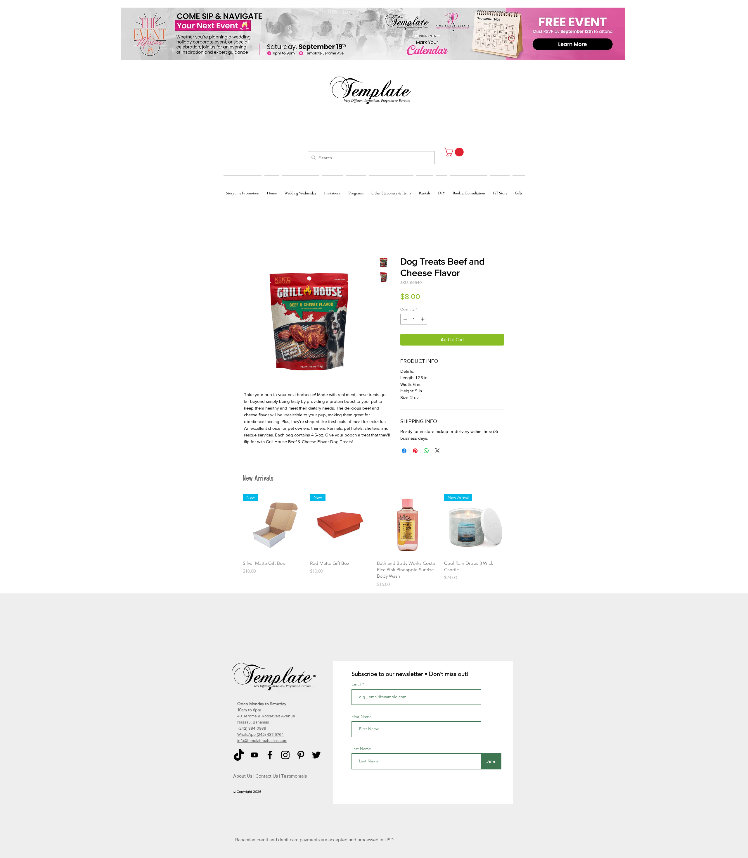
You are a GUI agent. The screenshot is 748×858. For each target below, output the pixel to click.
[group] (374, 541)
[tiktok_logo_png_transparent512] (239, 755)
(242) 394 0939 (251, 728)
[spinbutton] (414, 319)
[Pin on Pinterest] (415, 450)
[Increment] (423, 319)
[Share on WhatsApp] (426, 450)
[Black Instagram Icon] (285, 755)
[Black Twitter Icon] (316, 755)
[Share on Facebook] (404, 450)
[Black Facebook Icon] (270, 755)
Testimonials (294, 776)
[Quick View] (407, 524)
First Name (362, 716)
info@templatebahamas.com (262, 740)
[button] (455, 152)
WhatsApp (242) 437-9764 (260, 734)
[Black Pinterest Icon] (301, 755)
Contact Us (266, 776)
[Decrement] (404, 319)
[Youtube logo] (254, 755)
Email (357, 684)
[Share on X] (437, 450)
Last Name (361, 749)
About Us (242, 776)
